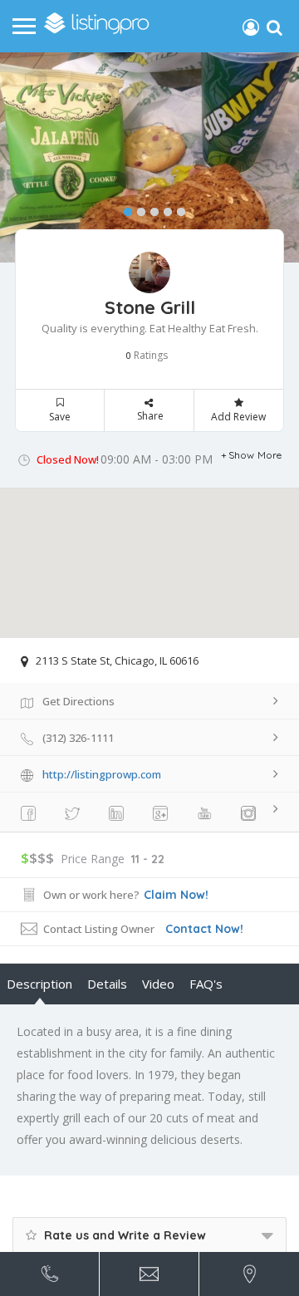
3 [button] (150, 208)
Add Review (238, 417)
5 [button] (177, 208)
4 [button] (163, 208)
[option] (149, 157)
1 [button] (124, 208)
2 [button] (137, 208)
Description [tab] (39, 983)
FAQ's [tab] (206, 983)
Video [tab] (158, 983)
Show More (255, 455)
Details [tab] (107, 983)
